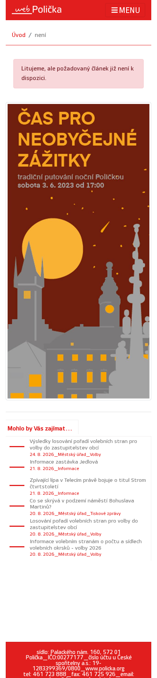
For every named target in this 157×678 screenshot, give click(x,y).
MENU (129, 10)
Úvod (19, 35)
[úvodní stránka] (36, 10)
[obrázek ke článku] (78, 250)
